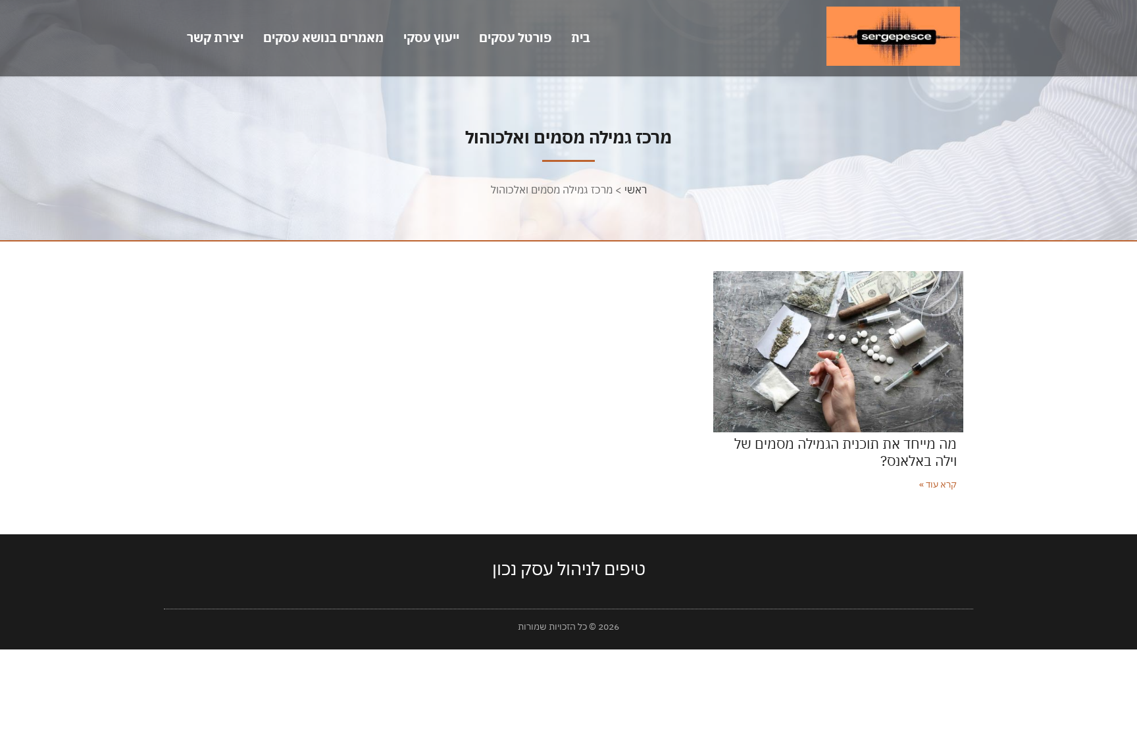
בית (580, 37)
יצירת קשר (215, 37)
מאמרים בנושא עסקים (323, 37)
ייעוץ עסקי (431, 37)
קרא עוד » (938, 484)
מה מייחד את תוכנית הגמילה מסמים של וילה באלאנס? (845, 451)
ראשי (635, 189)
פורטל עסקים (515, 37)
